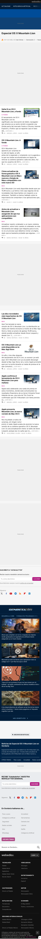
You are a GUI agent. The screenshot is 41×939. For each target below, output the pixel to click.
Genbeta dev (20, 609)
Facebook (6, 593)
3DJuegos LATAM (26, 919)
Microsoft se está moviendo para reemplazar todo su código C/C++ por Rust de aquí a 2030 (19, 660)
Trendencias (6, 904)
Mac (3, 186)
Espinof (23, 881)
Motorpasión (25, 891)
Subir (33, 855)
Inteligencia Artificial (27, 833)
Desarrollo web (8, 616)
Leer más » (9, 131)
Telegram (15, 593)
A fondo (5, 115)
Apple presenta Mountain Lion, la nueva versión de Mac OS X (12, 411)
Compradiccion (6, 909)
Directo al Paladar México (10, 928)
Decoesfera (5, 906)
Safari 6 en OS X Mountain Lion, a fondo (11, 110)
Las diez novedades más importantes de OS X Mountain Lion (12, 316)
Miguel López (12, 133)
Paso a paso (17, 760)
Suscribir (36, 579)
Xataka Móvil (6, 868)
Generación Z (30, 40)
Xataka (4, 865)
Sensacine (24, 878)
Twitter (1, 593)
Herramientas (25, 818)
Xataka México (6, 919)
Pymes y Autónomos (27, 906)
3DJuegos (24, 865)
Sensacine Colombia (27, 925)
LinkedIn (29, 593)
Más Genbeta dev (19, 718)
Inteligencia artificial (8, 818)
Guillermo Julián (13, 433)
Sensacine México (26, 922)
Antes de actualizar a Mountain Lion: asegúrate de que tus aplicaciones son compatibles (11, 213)
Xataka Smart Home (8, 874)
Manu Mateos (12, 238)
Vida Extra (24, 868)
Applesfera (5, 871)
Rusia (39, 40)
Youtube (10, 593)
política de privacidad (26, 583)
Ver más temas (8, 839)
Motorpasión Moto (27, 894)
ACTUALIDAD (6, 6)
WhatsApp (5, 833)
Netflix (23, 829)
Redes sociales (7, 825)
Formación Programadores (27, 616)
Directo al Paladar (7, 891)
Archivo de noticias (21, 734)
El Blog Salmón (25, 904)
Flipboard (24, 593)
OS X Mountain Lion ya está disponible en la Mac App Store (11, 347)
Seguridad (5, 821)
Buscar (38, 847)
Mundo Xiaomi (6, 877)
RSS (20, 593)
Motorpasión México (27, 928)
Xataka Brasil (6, 922)
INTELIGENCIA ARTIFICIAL (22, 6)
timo (3, 829)
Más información (31, 937)
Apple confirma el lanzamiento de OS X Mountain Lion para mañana (11, 379)
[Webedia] (36, 1)
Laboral (23, 825)
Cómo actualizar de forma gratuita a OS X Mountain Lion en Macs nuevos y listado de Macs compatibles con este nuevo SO (11, 177)
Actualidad (26, 760)
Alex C (9, 202)
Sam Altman (19, 40)
